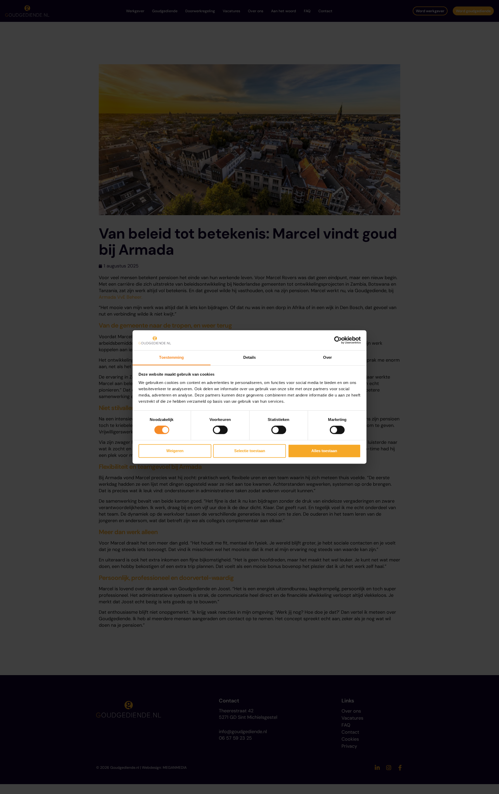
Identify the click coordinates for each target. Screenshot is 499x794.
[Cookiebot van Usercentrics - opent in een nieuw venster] (338, 340)
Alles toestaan (324, 451)
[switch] (220, 430)
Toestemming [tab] (171, 357)
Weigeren (174, 451)
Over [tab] (327, 357)
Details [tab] (249, 357)
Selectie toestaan (249, 451)
